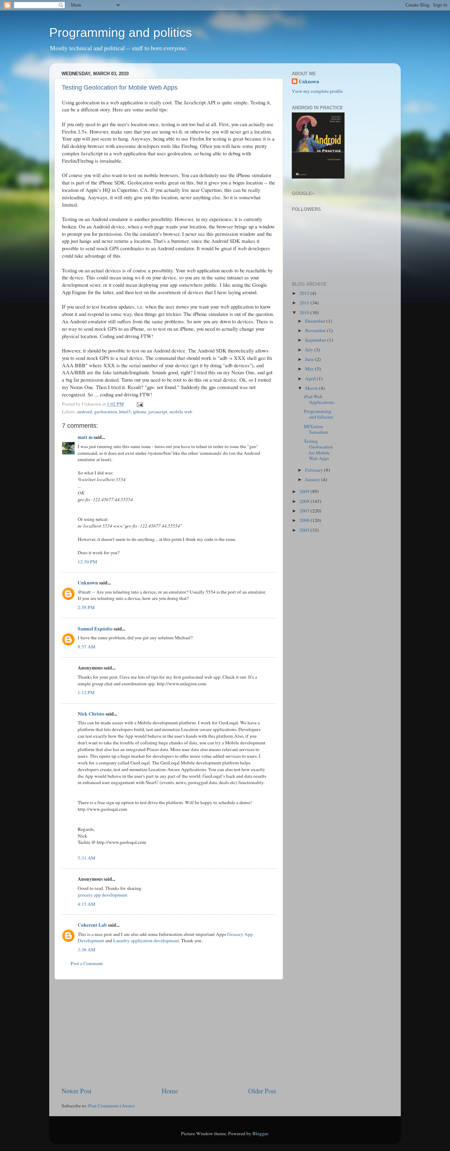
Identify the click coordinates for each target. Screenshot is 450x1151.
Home (170, 1090)
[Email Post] (138, 404)
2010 (305, 312)
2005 (305, 530)
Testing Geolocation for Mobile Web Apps (120, 87)
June (310, 359)
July (309, 350)
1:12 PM (86, 692)
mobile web (180, 411)
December (315, 321)
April (311, 378)
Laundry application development (146, 940)
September (316, 340)
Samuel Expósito (95, 628)
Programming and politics (120, 32)
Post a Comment (87, 963)
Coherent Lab (92, 925)
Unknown (88, 582)
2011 (305, 302)
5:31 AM (86, 858)
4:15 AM (86, 904)
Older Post (262, 1090)
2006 (305, 520)
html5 (125, 411)
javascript (157, 411)
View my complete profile (317, 91)
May (310, 369)
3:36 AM (86, 949)
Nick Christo (91, 713)
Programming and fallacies (318, 414)
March (312, 388)
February (314, 470)
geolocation (105, 411)
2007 (305, 510)
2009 (305, 491)
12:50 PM (87, 561)
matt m (85, 437)
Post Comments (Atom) (111, 1105)
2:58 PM (86, 607)
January (313, 479)
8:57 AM (86, 647)
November (316, 330)
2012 (305, 293)
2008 (305, 501)
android (84, 411)
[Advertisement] (168, 1033)
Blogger (260, 1133)
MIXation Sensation (316, 429)
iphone (139, 411)
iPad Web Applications (319, 399)
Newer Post (76, 1090)
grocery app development (102, 895)
